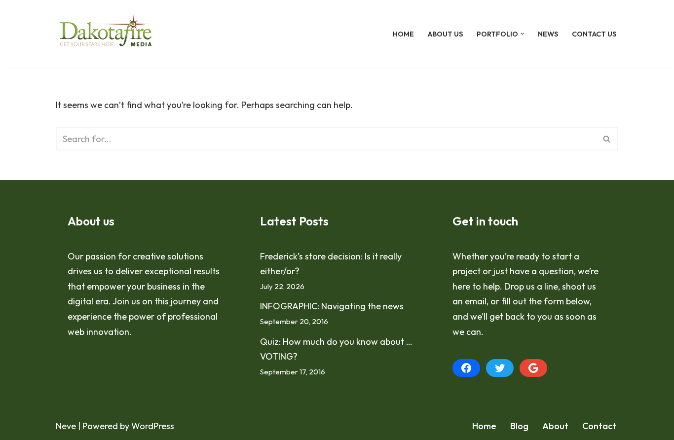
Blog (519, 426)
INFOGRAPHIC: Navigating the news (332, 306)
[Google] (533, 368)
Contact (599, 426)
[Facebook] (466, 368)
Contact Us (594, 34)
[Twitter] (500, 368)
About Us (445, 34)
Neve (66, 426)
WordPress (152, 426)
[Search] (607, 138)
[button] (522, 34)
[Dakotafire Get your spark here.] (106, 34)
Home (403, 34)
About (555, 426)
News (548, 34)
